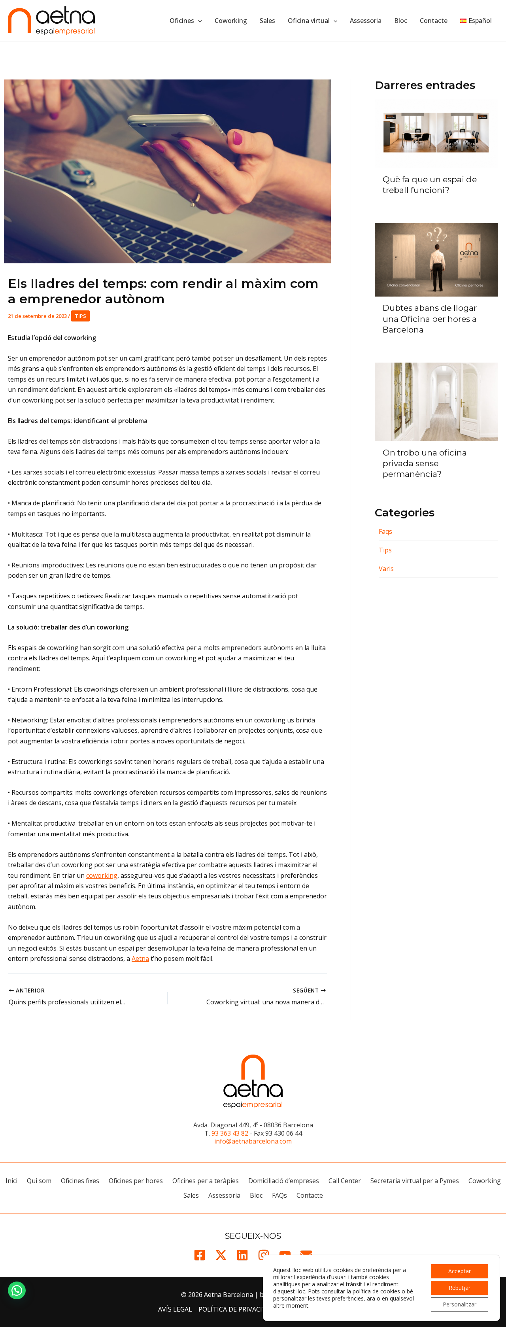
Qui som (39, 1180)
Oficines (182, 20)
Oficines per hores (136, 1180)
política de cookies (376, 1291)
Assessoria (365, 20)
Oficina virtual (309, 20)
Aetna (140, 958)
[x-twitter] (221, 1255)
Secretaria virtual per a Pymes (414, 1180)
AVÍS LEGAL (175, 1309)
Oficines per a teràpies (205, 1180)
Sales (267, 20)
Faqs (385, 531)
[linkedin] (242, 1255)
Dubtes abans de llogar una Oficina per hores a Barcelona (430, 318)
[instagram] (264, 1255)
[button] (198, 20)
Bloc (400, 20)
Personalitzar (459, 1304)
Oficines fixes (80, 1180)
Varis (386, 568)
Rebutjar (459, 1287)
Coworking (231, 20)
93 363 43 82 (229, 1133)
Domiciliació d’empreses (283, 1180)
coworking (101, 875)
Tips (80, 315)
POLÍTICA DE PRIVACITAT (236, 1309)
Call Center (345, 1180)
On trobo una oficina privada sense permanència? (425, 463)
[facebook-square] (200, 1255)
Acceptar (459, 1271)
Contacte (433, 20)
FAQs (279, 1195)
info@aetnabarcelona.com (253, 1141)
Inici (11, 1180)
